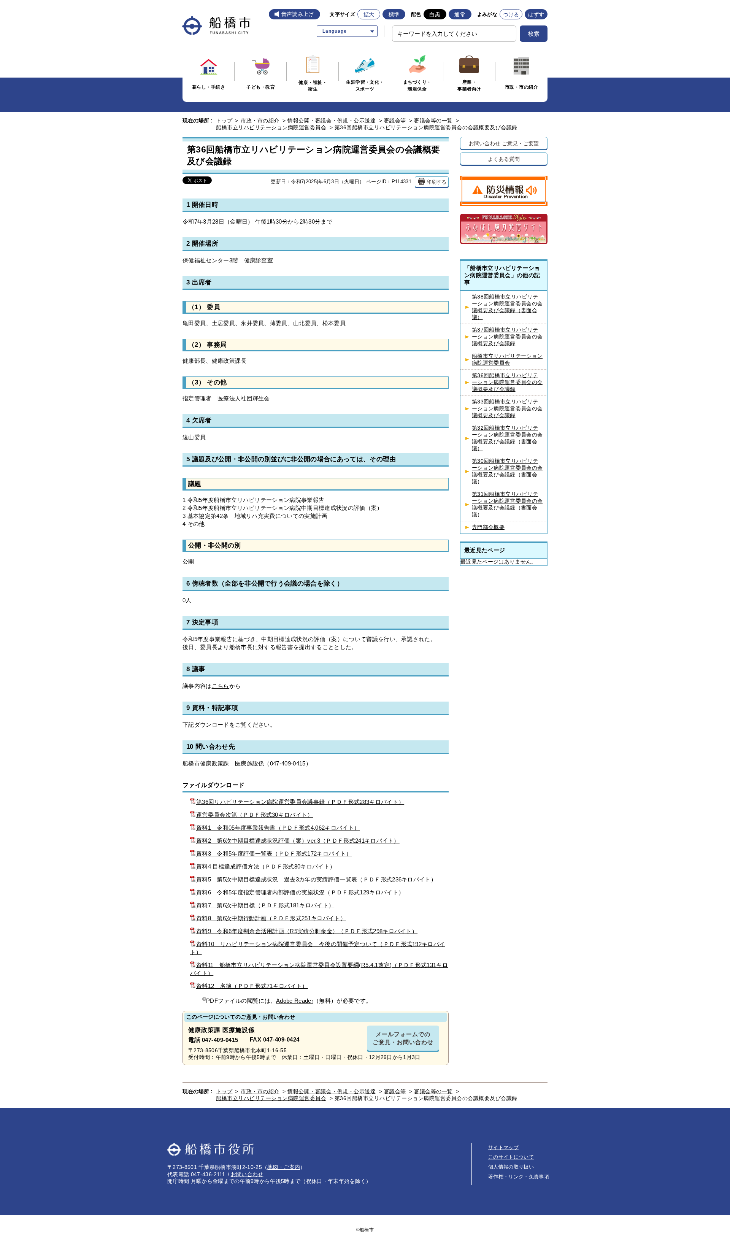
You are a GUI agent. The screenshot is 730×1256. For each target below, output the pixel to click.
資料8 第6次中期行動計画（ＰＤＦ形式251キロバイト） (271, 918)
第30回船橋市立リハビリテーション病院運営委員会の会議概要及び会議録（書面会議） (507, 471)
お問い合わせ (247, 1174)
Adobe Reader (294, 1000)
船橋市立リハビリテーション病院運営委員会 (271, 127)
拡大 (369, 14)
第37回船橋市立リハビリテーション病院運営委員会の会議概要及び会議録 (507, 336)
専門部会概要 (488, 527)
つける (511, 14)
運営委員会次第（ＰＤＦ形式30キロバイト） (254, 814)
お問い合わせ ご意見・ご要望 (504, 143)
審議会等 (395, 121)
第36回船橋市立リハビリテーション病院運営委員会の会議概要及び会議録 (507, 382)
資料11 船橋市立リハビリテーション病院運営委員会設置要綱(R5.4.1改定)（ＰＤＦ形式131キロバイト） (319, 969)
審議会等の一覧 (433, 121)
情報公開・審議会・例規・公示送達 (331, 121)
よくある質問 (503, 158)
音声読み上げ (297, 14)
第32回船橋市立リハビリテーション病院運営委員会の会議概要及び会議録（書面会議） (507, 438)
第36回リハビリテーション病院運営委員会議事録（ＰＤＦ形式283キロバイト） (300, 802)
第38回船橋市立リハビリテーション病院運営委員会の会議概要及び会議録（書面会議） (507, 307)
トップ (224, 121)
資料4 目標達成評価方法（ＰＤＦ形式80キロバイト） (265, 866)
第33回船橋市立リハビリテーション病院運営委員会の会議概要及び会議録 (507, 408)
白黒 (434, 14)
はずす (536, 14)
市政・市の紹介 (260, 121)
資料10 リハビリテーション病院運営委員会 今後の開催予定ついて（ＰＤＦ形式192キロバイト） (317, 948)
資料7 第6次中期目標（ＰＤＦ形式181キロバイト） (265, 905)
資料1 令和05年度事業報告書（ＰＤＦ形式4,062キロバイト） (278, 827)
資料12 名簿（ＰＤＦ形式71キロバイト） (252, 986)
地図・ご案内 (283, 1167)
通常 (459, 14)
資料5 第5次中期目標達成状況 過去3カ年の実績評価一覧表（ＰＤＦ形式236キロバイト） (316, 879)
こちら (220, 686)
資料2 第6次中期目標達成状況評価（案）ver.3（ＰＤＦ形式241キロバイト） (298, 840)
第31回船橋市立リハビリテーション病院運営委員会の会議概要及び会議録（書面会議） (507, 504)
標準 (394, 14)
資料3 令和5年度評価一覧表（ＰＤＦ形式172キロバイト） (274, 853)
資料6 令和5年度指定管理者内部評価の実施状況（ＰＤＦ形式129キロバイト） (300, 892)
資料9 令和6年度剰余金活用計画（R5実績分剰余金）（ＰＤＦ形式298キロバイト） (306, 931)
